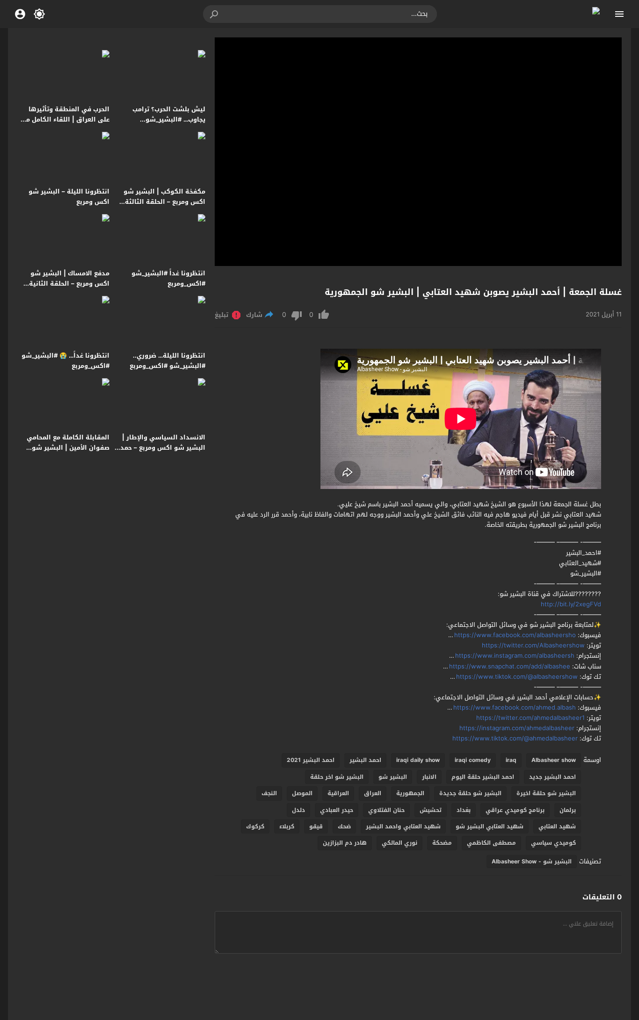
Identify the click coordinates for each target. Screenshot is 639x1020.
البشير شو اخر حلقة (336, 777)
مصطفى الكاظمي (491, 843)
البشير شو (392, 777)
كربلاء (286, 826)
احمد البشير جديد (552, 777)
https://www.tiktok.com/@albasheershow (517, 676)
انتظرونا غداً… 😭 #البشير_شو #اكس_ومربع (65, 361)
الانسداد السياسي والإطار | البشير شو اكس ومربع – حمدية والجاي (159, 447)
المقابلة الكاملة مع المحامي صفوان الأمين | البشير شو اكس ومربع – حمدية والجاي (68, 447)
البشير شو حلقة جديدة (470, 793)
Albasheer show (553, 760)
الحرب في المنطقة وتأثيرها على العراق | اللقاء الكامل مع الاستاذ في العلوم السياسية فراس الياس (65, 124)
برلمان (567, 810)
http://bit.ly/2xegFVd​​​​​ (571, 604)
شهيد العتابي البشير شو (489, 826)
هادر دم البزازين (345, 843)
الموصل (302, 793)
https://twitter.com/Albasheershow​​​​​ (533, 645)
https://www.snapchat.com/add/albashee (509, 666)
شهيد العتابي (557, 826)
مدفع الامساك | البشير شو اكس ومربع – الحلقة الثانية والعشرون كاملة (69, 283)
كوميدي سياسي (553, 843)
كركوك (255, 826)
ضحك (344, 826)
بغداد (464, 810)
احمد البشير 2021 (310, 760)
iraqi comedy (473, 760)
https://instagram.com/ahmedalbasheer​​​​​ (516, 728)
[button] (214, 14)
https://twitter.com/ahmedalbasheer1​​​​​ (530, 718)
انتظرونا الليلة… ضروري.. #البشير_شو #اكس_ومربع (167, 361)
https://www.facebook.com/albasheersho (515, 635)
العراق (372, 793)
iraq (511, 760)
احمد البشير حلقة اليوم (482, 777)
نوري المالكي (399, 843)
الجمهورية (410, 793)
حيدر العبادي (336, 810)
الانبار (429, 777)
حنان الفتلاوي (386, 810)
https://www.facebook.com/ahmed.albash (514, 707)
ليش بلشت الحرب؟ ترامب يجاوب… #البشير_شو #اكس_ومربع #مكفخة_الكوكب (160, 119)
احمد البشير (365, 760)
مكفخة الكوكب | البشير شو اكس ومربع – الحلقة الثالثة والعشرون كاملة (164, 202)
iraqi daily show (418, 760)
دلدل (298, 810)
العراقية (338, 793)
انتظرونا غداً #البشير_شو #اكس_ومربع (168, 278)
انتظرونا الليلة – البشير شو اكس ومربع (69, 197)
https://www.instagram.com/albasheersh (514, 655)
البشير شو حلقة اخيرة (546, 793)
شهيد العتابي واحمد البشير (403, 826)
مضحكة (442, 843)
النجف (269, 793)
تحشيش (431, 810)
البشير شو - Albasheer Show (532, 861)
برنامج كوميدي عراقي (515, 810)
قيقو (316, 826)
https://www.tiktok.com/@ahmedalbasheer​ (515, 738)
